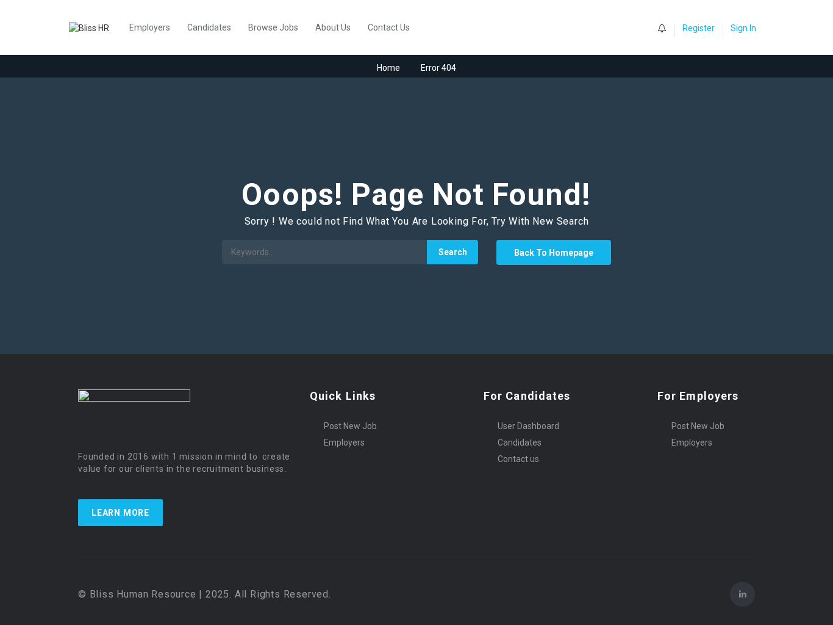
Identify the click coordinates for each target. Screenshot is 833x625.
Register (698, 28)
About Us (333, 27)
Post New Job (350, 426)
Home (388, 68)
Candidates (209, 27)
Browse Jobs (273, 27)
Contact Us (389, 27)
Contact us (518, 459)
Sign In (743, 28)
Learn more (120, 513)
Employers (149, 27)
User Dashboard (528, 426)
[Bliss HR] (95, 27)
